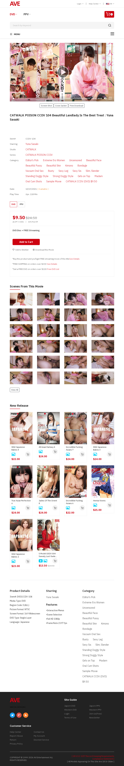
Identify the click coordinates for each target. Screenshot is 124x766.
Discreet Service (41, 739)
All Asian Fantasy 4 (47, 447)
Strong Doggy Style (63, 176)
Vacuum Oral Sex (35, 170)
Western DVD (70, 709)
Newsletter (94, 717)
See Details (74, 259)
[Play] (62, 72)
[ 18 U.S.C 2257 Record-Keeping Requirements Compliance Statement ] (93, 757)
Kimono (69, 165)
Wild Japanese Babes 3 (99, 448)
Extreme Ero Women (54, 160)
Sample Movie (53, 181)
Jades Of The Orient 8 (48, 502)
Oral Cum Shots (34, 181)
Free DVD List (53, 269)
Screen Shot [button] (46, 105)
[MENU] (112, 34)
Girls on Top (84, 176)
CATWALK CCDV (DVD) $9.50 (81, 181)
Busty (51, 170)
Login (79, 4)
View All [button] (14, 390)
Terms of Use (70, 717)
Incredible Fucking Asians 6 (74, 502)
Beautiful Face (93, 160)
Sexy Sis (77, 170)
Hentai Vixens (99, 500)
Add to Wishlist (21, 250)
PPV (26, 14)
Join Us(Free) (95, 713)
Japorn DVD (69, 705)
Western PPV (95, 709)
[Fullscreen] (110, 98)
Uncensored (75, 160)
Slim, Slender (92, 170)
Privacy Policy (16, 743)
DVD (12, 14)
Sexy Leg (63, 170)
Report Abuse (16, 735)
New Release (19, 406)
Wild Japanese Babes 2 (18, 555)
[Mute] (105, 98)
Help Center (94, 4)
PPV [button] (21, 204)
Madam (99, 176)
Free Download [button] (76, 105)
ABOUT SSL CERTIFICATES (17, 707)
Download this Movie (44, 250)
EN (111, 4)
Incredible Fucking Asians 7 (74, 448)
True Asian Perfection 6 (21, 502)
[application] (62, 72)
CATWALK (31, 149)
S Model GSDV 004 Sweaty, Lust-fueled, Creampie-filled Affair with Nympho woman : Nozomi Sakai (48, 555)
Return (13, 739)
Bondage (82, 165)
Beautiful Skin (53, 165)
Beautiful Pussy (34, 165)
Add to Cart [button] (26, 241)
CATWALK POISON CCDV (39, 154)
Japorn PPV (94, 705)
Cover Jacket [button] (61, 105)
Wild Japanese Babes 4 (18, 448)
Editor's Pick (32, 160)
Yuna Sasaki (32, 143)
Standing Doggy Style (37, 176)
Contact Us (39, 732)
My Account (39, 735)
